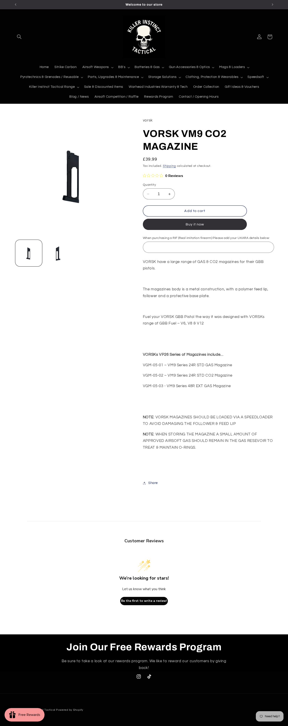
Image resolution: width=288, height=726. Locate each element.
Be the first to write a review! (144, 601)
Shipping (169, 166)
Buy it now (195, 224)
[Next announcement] (272, 4)
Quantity (149, 184)
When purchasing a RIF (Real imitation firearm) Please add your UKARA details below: (206, 238)
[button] (19, 37)
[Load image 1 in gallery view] (28, 253)
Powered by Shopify (69, 710)
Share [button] (153, 483)
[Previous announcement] (15, 4)
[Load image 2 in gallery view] (57, 253)
